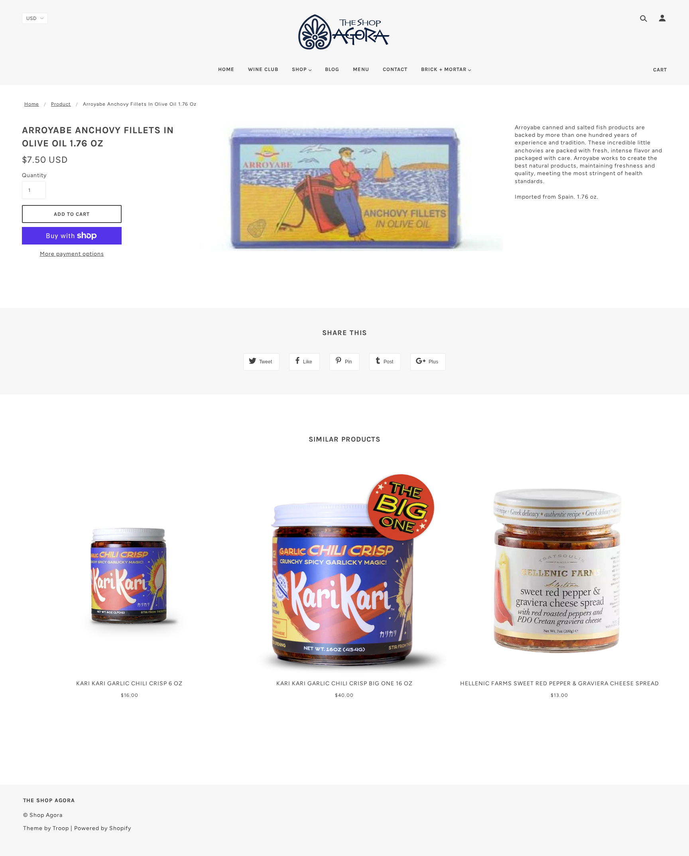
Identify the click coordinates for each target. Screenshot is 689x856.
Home (31, 104)
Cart (660, 70)
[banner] (344, 32)
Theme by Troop (46, 828)
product (61, 104)
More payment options (72, 253)
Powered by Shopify (102, 828)
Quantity (34, 175)
